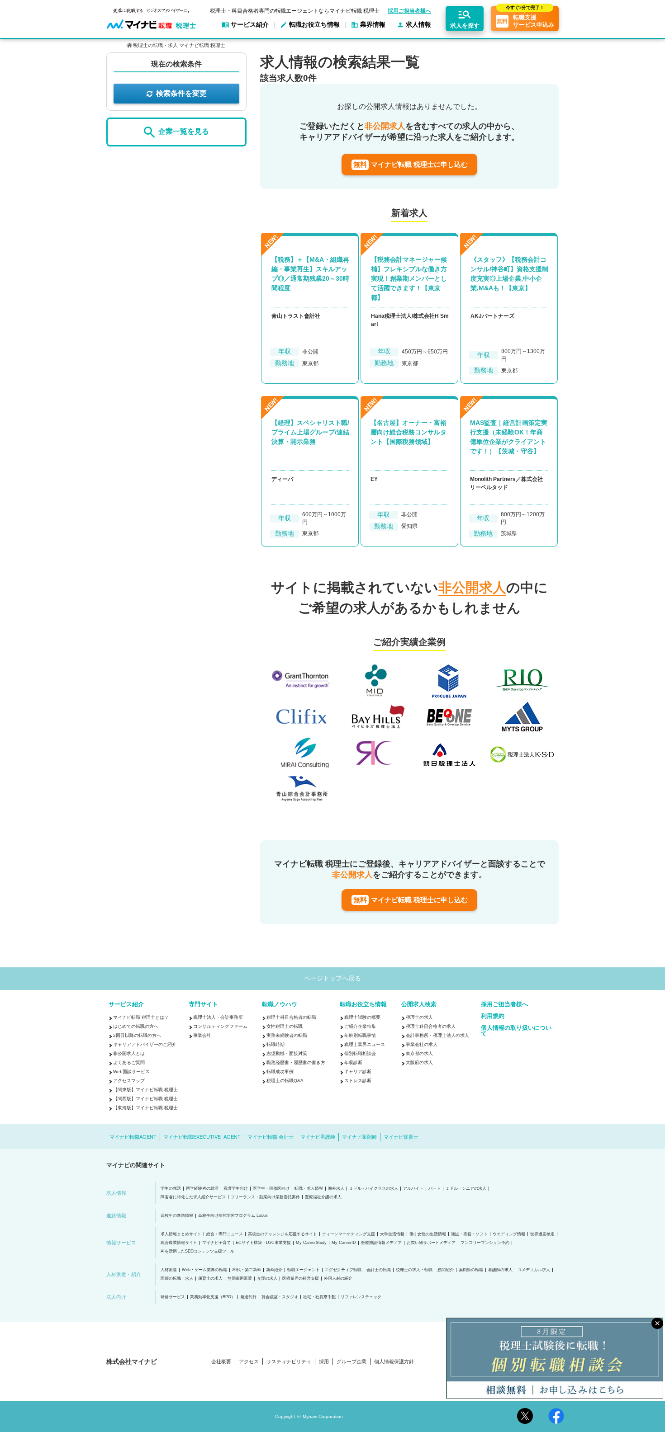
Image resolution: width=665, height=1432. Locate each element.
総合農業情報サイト (179, 1243)
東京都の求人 (419, 1053)
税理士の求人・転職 (414, 1270)
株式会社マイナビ (131, 1361)
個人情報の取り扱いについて (516, 1030)
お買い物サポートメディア (431, 1243)
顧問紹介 (445, 1270)
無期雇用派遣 (240, 1279)
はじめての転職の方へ (135, 1026)
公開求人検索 (419, 1004)
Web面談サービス (131, 1071)
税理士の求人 (419, 1017)
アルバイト (413, 1189)
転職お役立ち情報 (363, 1004)
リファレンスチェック (361, 1297)
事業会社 (202, 1035)
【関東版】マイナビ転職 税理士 (145, 1089)
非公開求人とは (129, 1053)
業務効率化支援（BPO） (212, 1297)
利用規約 (492, 1016)
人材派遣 (169, 1270)
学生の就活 (171, 1189)
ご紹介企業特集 (360, 1026)
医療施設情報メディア (381, 1243)
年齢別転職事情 (360, 1035)
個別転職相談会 (360, 1053)
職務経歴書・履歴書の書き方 (295, 1062)
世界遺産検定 (542, 1234)
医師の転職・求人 (177, 1279)
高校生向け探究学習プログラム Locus (233, 1216)
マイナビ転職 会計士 (270, 1137)
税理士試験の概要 (362, 1017)
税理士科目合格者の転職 (291, 1017)
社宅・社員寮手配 (319, 1297)
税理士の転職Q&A (285, 1080)
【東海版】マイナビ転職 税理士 (145, 1107)
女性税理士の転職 (284, 1026)
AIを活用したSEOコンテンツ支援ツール (197, 1251)
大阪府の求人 (419, 1062)
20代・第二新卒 (246, 1270)
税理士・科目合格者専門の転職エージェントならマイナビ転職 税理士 (295, 11)
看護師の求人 (500, 1270)
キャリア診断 (357, 1071)
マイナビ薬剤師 (359, 1137)
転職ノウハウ (279, 1004)
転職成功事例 (280, 1071)
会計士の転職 (378, 1270)
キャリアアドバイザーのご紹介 (144, 1044)
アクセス (249, 1361)
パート (434, 1189)
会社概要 (221, 1361)
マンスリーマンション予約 (485, 1243)
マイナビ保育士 (401, 1137)
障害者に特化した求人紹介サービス (193, 1197)
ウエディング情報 (509, 1234)
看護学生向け (235, 1189)
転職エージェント (303, 1270)
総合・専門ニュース (224, 1234)
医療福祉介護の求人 (323, 1197)
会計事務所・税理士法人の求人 (437, 1035)
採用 (324, 1361)
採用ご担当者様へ (409, 11)
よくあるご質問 (129, 1062)
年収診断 (353, 1062)
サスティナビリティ (288, 1361)
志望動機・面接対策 (286, 1053)
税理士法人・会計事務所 (218, 1017)
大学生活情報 (392, 1234)
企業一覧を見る (183, 132)
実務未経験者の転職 (286, 1035)
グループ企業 (351, 1361)
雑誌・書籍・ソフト (469, 1234)
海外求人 (336, 1189)
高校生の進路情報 (177, 1216)
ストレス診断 (357, 1080)
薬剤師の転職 (471, 1270)
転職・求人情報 (308, 1189)
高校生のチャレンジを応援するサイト (282, 1234)
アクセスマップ (129, 1080)
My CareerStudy (311, 1243)
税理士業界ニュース (364, 1044)
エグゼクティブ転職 (343, 1270)
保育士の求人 (210, 1279)
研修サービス (173, 1297)
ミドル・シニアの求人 (466, 1189)
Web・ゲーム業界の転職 (204, 1270)
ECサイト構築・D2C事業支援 (263, 1243)
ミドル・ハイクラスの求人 (373, 1189)
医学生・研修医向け (271, 1189)
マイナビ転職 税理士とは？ (141, 1017)
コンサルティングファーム (220, 1026)
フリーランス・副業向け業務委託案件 (265, 1197)
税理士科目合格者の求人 (431, 1026)
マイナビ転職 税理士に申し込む (410, 164)
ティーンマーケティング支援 (348, 1234)
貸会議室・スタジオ (279, 1297)
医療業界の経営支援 (300, 1279)
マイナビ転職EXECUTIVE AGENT (202, 1137)
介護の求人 (267, 1279)
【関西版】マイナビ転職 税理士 (145, 1098)
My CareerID (344, 1243)
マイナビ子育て (216, 1243)
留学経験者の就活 (202, 1189)
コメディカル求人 (534, 1270)
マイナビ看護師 (317, 1137)
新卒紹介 (274, 1270)
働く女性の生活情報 (427, 1234)
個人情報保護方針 (394, 1361)
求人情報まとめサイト (181, 1234)
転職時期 (275, 1044)
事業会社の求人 (421, 1044)
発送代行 (248, 1297)
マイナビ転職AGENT (133, 1137)
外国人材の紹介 (338, 1279)
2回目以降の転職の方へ (137, 1035)
